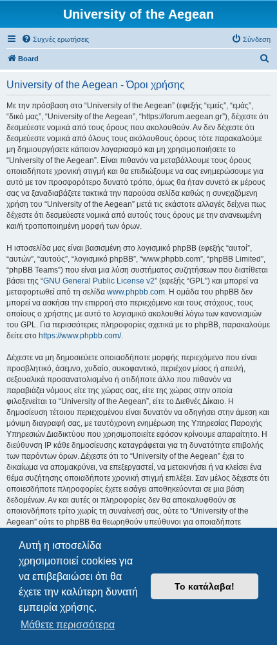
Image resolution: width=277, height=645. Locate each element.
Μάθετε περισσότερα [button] (68, 624)
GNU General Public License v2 (99, 280)
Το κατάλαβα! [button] (204, 586)
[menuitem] (55, 39)
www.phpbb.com (136, 291)
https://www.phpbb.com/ (80, 335)
